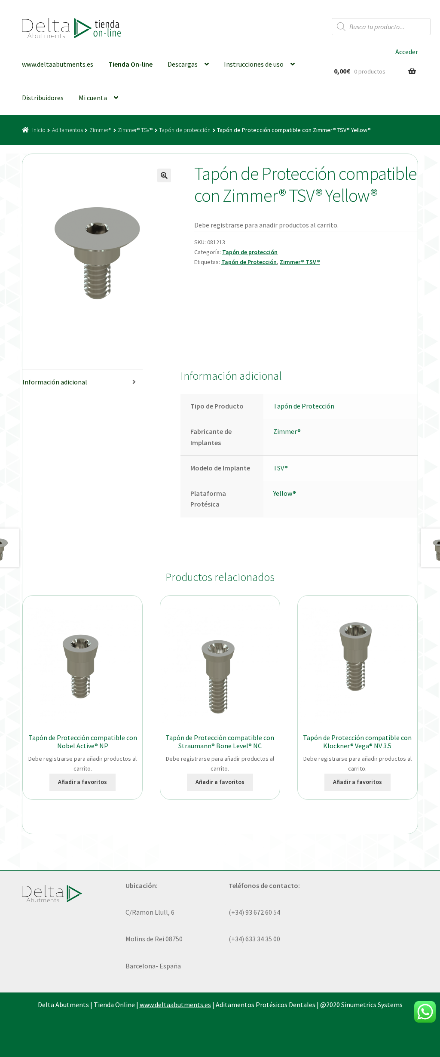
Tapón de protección (185, 130)
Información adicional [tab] (54, 382)
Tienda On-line (130, 64)
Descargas (183, 64)
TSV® (280, 468)
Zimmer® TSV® (135, 130)
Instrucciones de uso (254, 64)
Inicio (39, 130)
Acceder (406, 51)
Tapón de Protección (249, 262)
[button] (164, 175)
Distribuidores (43, 97)
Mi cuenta (93, 97)
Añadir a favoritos (82, 782)
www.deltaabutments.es (57, 64)
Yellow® (284, 493)
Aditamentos (67, 130)
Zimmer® (100, 130)
